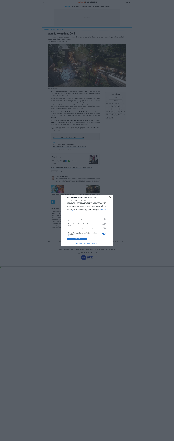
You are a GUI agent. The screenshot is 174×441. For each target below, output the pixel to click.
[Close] (110, 197)
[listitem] (87, 216)
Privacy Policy (95, 243)
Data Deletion (79, 243)
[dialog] (87, 220)
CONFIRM (77, 238)
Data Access (87, 243)
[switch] (104, 219)
